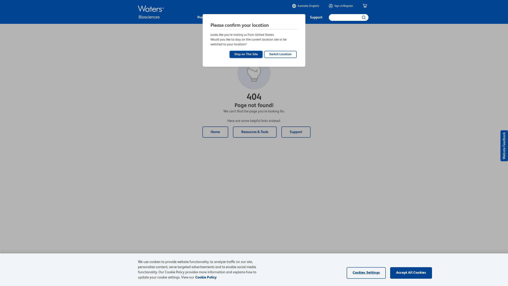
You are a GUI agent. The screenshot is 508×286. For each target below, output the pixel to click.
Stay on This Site (246, 54)
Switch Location (280, 54)
